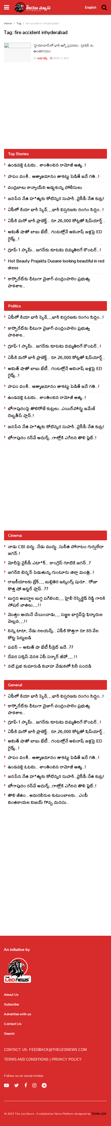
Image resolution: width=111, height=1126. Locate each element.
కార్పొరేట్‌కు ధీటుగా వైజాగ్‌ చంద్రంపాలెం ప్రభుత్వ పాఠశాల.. (49, 282)
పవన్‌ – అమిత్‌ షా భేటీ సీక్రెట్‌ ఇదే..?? (40, 646)
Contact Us (12, 1023)
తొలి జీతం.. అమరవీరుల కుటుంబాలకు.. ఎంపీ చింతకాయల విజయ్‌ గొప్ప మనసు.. (48, 798)
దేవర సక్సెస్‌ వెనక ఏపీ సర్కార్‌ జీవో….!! (43, 656)
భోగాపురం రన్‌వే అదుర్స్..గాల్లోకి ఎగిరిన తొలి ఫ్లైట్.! (52, 437)
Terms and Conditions (27, 1059)
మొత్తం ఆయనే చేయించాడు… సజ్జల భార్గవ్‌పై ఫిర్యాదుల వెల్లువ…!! (55, 617)
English (90, 7)
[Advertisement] (55, 105)
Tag (18, 23)
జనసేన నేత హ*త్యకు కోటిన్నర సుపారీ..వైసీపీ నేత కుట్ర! (56, 198)
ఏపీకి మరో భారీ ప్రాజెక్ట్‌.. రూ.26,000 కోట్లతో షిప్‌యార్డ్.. (56, 220)
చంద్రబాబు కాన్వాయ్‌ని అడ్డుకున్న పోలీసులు (45, 187)
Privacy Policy (67, 1059)
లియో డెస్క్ (42, 58)
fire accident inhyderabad (42, 23)
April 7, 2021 (61, 58)
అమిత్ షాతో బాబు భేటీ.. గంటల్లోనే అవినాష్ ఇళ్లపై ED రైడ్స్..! (55, 235)
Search (9, 1033)
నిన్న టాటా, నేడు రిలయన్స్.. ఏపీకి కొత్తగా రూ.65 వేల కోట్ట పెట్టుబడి (53, 634)
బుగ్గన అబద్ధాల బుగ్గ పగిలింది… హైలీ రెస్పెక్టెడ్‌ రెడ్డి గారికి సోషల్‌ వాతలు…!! (56, 601)
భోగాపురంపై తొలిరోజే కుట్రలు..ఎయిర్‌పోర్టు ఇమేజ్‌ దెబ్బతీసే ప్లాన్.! (51, 411)
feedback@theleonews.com (58, 1050)
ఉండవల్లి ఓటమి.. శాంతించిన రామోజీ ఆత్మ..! (47, 164)
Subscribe (11, 1004)
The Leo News (24, 1114)
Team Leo (98, 1114)
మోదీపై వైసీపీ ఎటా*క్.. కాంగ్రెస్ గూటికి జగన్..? (49, 562)
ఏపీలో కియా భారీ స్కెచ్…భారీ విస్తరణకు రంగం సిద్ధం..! (56, 209)
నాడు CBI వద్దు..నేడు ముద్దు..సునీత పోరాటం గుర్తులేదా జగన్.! (56, 550)
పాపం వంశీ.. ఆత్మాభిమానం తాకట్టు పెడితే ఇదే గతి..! (54, 176)
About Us (11, 994)
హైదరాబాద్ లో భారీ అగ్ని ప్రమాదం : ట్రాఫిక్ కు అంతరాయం (63, 48)
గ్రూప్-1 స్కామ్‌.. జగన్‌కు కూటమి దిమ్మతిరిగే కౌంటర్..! (54, 249)
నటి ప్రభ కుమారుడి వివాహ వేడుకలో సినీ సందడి (49, 665)
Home (8, 23)
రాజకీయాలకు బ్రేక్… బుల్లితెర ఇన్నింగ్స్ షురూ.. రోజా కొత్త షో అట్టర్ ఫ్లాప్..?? (53, 585)
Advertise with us (17, 1013)
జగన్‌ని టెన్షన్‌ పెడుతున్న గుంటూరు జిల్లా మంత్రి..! (51, 572)
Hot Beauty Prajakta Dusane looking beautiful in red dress (56, 264)
